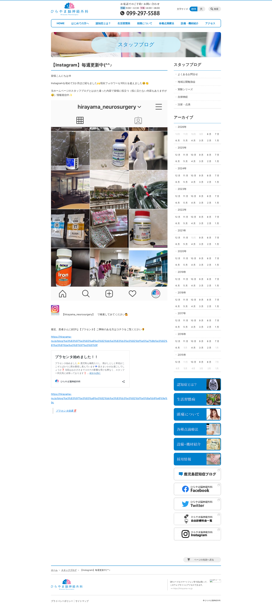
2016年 (182, 334)
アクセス (210, 23)
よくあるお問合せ (188, 74)
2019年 (182, 271)
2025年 (182, 147)
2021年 (182, 230)
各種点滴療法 (166, 23)
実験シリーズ (185, 89)
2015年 (182, 354)
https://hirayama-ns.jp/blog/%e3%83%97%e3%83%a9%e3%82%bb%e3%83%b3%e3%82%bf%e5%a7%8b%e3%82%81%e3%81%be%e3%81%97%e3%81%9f (109, 341)
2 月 (209, 140)
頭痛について (144, 23)
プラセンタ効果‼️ (66, 410)
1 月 (217, 140)
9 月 (201, 154)
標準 (193, 9)
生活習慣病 (124, 23)
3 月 (201, 140)
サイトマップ (82, 601)
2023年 (182, 188)
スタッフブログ (187, 64)
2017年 (182, 313)
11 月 (185, 154)
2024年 (182, 168)
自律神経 (183, 96)
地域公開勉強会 (186, 81)
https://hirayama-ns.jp (183, 588)
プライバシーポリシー (62, 601)
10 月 (193, 154)
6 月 (178, 140)
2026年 (182, 126)
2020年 (182, 251)
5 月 (185, 140)
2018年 (182, 292)
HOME (61, 23)
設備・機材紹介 (189, 23)
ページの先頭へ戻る (204, 559)
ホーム (54, 570)
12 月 (177, 154)
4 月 (193, 140)
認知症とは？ (103, 23)
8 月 (209, 134)
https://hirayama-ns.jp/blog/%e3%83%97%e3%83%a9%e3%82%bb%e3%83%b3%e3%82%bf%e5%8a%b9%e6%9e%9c (109, 398)
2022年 (182, 209)
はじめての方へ (80, 23)
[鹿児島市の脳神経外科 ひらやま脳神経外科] (69, 9)
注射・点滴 (184, 104)
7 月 (217, 134)
